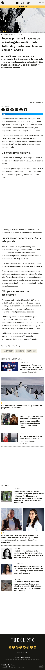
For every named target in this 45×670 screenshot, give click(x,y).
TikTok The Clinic (31, 647)
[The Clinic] (4, 2)
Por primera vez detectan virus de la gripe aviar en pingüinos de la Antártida (21, 406)
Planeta (4, 34)
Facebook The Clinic (13, 647)
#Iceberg (20, 351)
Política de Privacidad (22, 657)
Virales (23, 414)
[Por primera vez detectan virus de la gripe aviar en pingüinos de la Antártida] (22, 389)
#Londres (31, 351)
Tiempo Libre (19, 563)
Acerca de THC (22, 653)
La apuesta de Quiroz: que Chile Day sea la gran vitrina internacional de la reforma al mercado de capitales (32, 368)
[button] (3, 109)
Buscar (40, 2)
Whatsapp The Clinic (20, 647)
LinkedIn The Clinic (27, 647)
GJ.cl (41, 666)
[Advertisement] (22, 203)
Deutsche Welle (38, 103)
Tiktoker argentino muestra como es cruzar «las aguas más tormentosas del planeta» (31, 439)
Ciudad (17, 489)
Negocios (24, 362)
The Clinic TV (24, 647)
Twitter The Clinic (10, 647)
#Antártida (7, 351)
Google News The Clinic (35, 647)
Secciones (43, 2)
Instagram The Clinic (17, 647)
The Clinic (10, 665)
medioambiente (8, 403)
